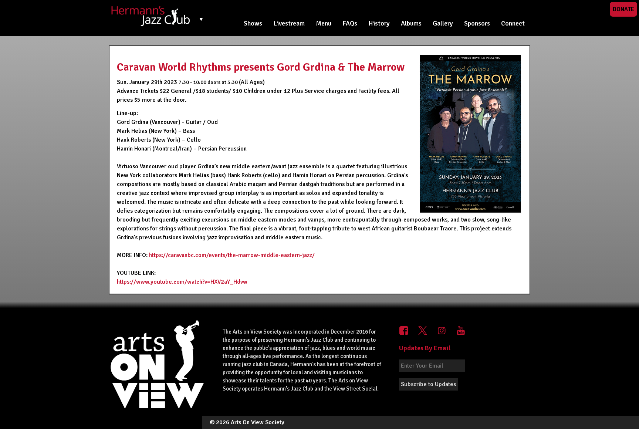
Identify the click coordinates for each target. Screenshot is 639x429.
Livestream (289, 23)
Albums (411, 23)
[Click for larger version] (470, 133)
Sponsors (477, 23)
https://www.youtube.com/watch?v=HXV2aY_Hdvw (182, 282)
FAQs (349, 23)
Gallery (443, 23)
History (379, 23)
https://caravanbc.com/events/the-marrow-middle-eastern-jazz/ (232, 255)
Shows (253, 23)
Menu (323, 23)
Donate (623, 9)
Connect (513, 23)
